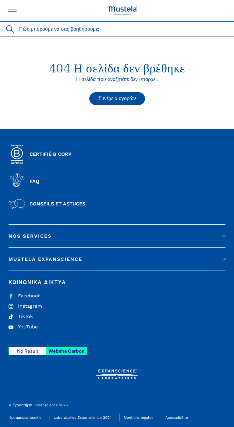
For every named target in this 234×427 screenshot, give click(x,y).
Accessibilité (176, 417)
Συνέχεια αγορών (117, 98)
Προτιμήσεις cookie (25, 417)
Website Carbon (66, 351)
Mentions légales (138, 417)
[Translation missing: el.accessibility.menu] (12, 9)
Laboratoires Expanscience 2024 (83, 417)
